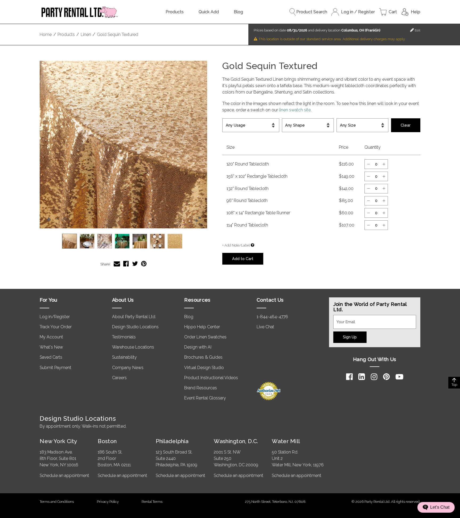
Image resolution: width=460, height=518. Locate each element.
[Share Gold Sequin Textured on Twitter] (135, 264)
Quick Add (209, 11)
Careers (119, 377)
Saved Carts (51, 357)
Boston (107, 441)
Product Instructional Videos (211, 377)
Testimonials (124, 336)
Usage (229, 121)
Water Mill (286, 441)
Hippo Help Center (202, 326)
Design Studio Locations (135, 326)
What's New (51, 347)
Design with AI (197, 347)
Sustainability (124, 357)
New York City (58, 441)
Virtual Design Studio (204, 367)
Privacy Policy (108, 502)
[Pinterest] (386, 376)
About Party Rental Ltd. (134, 316)
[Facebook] (349, 376)
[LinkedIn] (361, 376)
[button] (123, 144)
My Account (51, 336)
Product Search (311, 11)
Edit (417, 30)
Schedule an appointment (64, 475)
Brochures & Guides (203, 357)
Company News (127, 367)
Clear (405, 125)
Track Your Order (56, 326)
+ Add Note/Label (236, 245)
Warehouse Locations (133, 347)
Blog (238, 11)
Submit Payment (55, 367)
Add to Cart (242, 258)
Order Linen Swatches (205, 336)
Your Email (343, 318)
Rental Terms (152, 502)
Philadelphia (172, 441)
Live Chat (265, 326)
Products (175, 11)
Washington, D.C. (236, 441)
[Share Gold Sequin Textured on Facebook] (126, 264)
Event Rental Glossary (205, 397)
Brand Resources (200, 387)
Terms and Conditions (57, 502)
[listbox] (123, 241)
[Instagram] (374, 376)
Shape (289, 121)
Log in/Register (55, 316)
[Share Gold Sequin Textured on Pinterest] (144, 264)
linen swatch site (295, 109)
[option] (69, 241)
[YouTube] (399, 376)
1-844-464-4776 (272, 316)
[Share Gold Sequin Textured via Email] (117, 264)
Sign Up (350, 337)
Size (342, 121)
